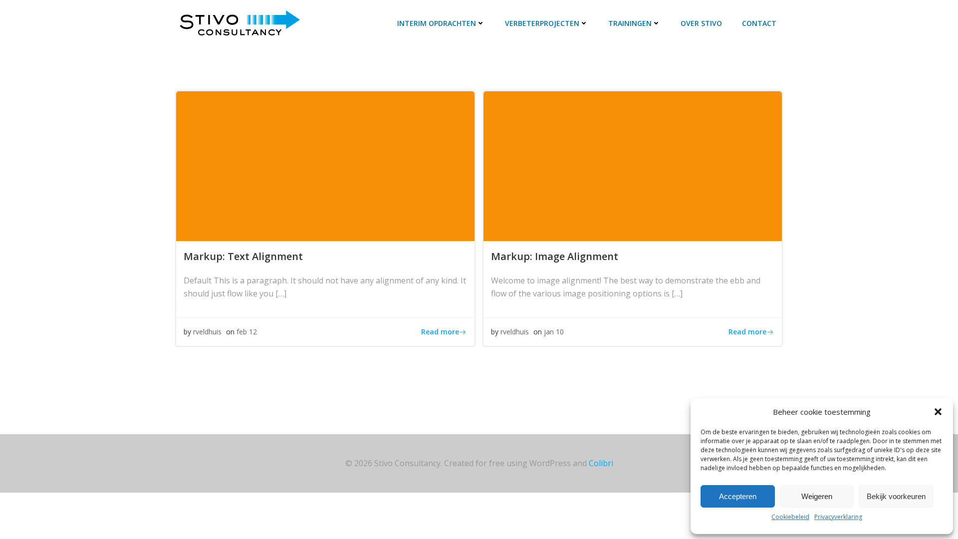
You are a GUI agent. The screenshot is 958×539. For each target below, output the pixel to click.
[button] (938, 412)
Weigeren (816, 496)
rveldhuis (207, 331)
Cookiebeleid (790, 517)
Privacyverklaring (838, 517)
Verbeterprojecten (542, 23)
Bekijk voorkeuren (896, 496)
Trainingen (630, 23)
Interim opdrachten (436, 23)
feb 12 (247, 331)
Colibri (601, 463)
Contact (759, 23)
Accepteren (737, 496)
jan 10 (554, 331)
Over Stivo (701, 23)
